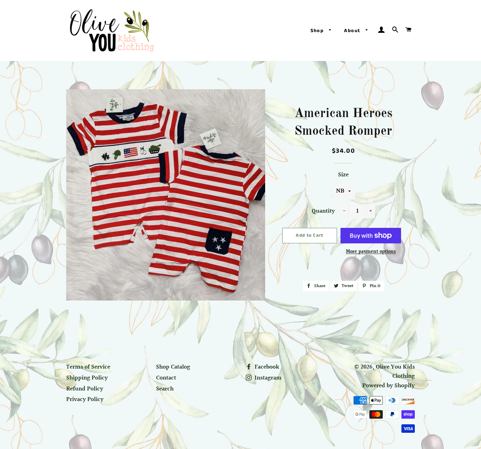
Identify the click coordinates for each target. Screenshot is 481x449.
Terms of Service (88, 367)
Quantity (323, 211)
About (353, 30)
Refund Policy (84, 389)
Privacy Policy (85, 399)
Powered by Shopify (388, 385)
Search (165, 389)
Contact (166, 378)
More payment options (371, 252)
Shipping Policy (87, 378)
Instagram (267, 378)
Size (343, 175)
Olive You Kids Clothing (395, 371)
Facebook (266, 367)
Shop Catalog (173, 367)
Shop (318, 30)
